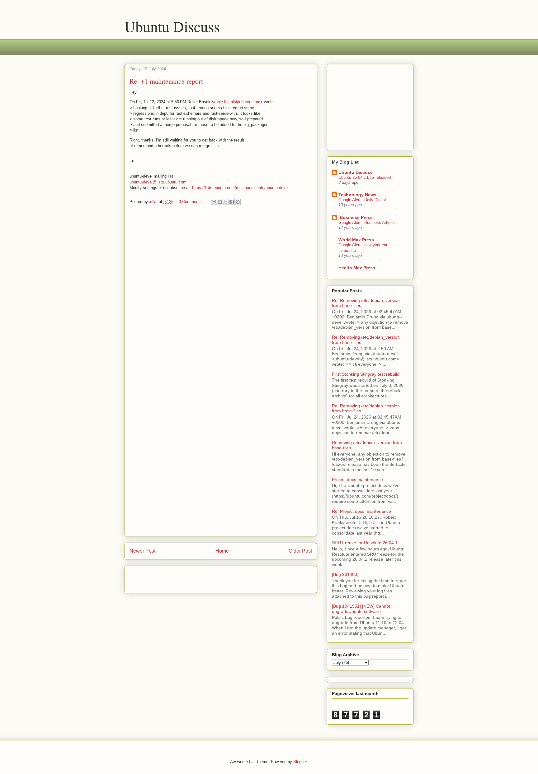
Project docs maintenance (357, 479)
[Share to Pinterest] (237, 202)
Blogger (300, 761)
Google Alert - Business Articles (367, 222)
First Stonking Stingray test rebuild (365, 374)
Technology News (357, 194)
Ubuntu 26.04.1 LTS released (364, 177)
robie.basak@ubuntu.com (237, 102)
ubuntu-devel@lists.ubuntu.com (158, 182)
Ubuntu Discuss (172, 26)
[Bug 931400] (345, 574)
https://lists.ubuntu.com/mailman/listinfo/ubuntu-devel (240, 187)
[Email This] (214, 202)
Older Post (300, 551)
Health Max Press (356, 267)
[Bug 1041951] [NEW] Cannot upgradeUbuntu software (361, 609)
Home (222, 551)
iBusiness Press (355, 217)
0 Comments (190, 201)
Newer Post (142, 551)
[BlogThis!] (220, 202)
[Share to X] (226, 202)
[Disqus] (221, 293)
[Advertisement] (238, 51)
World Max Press (356, 239)
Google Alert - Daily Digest (362, 199)
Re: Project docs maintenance (361, 511)
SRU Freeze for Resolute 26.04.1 (365, 542)
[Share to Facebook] (232, 202)
